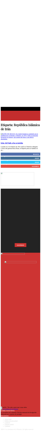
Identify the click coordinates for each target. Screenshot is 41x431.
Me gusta (36, 154)
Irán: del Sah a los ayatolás (12, 143)
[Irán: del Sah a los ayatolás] (20, 139)
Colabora (7, 426)
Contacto (7, 422)
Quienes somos (9, 424)
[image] (20, 208)
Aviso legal (8, 419)
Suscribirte (35, 166)
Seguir (37, 158)
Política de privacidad (11, 421)
